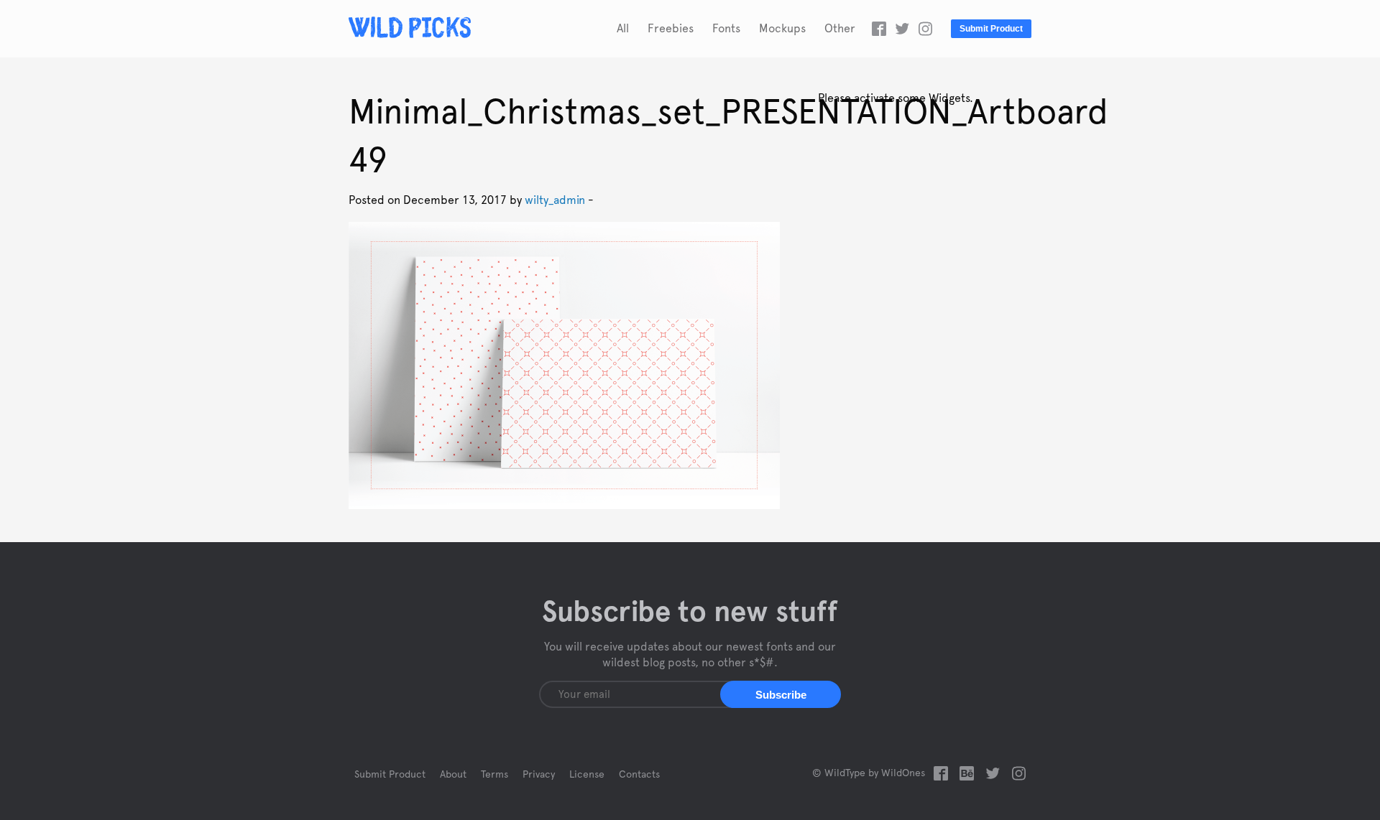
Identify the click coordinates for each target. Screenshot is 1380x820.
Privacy (539, 775)
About (453, 775)
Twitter (902, 29)
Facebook (879, 29)
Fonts (726, 28)
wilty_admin (555, 200)
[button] (780, 694)
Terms (494, 775)
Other (839, 28)
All (623, 28)
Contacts (639, 775)
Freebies (671, 28)
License (586, 775)
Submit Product (991, 29)
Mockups (782, 28)
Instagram (925, 29)
